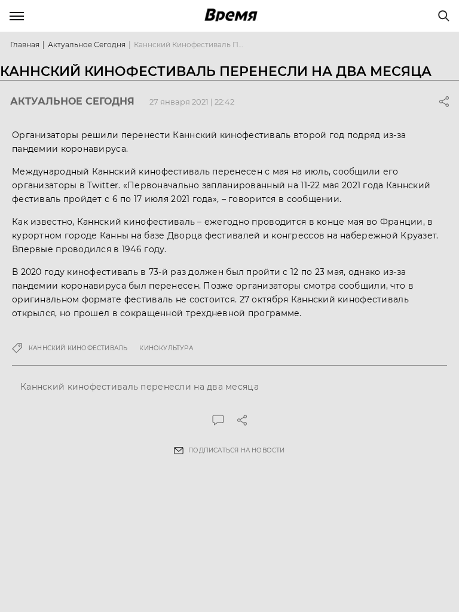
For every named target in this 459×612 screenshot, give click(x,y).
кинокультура (165, 348)
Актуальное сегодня (87, 44)
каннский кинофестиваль (78, 348)
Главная (24, 44)
